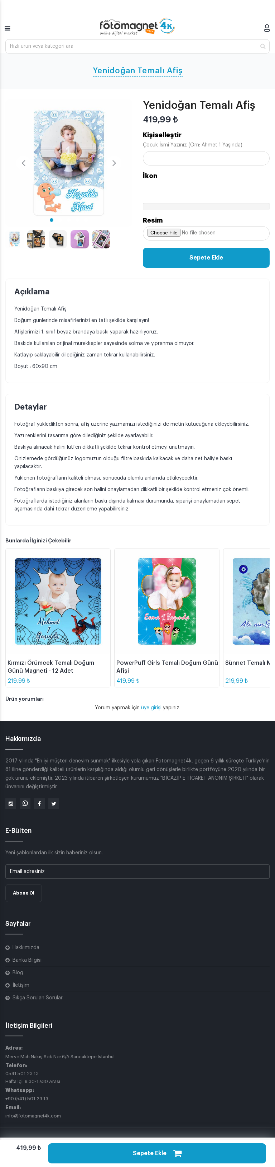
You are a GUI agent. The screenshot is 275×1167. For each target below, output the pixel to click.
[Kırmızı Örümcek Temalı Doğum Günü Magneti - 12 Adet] (58, 601)
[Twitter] (53, 803)
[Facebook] (39, 803)
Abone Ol (23, 893)
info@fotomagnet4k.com (33, 1116)
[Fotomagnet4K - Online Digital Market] (137, 26)
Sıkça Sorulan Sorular (38, 997)
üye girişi (152, 707)
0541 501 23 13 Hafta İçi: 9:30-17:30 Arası (32, 1077)
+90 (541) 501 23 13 (26, 1098)
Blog (18, 972)
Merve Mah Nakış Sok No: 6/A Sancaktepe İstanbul (60, 1056)
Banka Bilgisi (27, 960)
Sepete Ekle (206, 258)
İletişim (21, 985)
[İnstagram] (10, 803)
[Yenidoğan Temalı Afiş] (68, 163)
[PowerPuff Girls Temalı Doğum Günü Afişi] (167, 601)
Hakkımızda (26, 947)
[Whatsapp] (25, 803)
